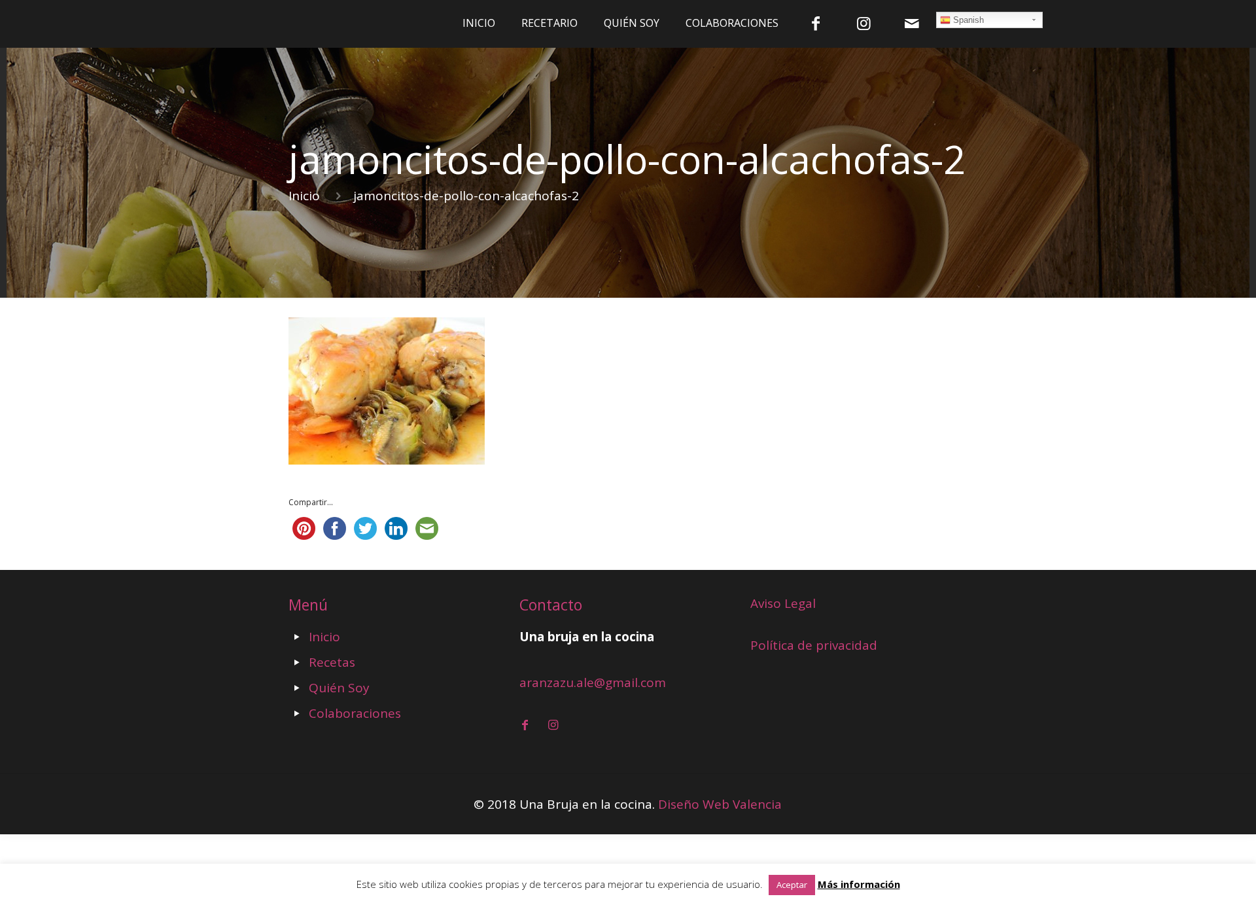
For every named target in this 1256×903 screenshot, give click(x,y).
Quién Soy (339, 687)
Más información (859, 884)
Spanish (967, 20)
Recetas (332, 662)
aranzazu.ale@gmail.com (592, 682)
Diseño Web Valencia (720, 804)
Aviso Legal (783, 603)
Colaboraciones (355, 713)
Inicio (304, 195)
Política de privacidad (813, 645)
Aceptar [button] (791, 885)
